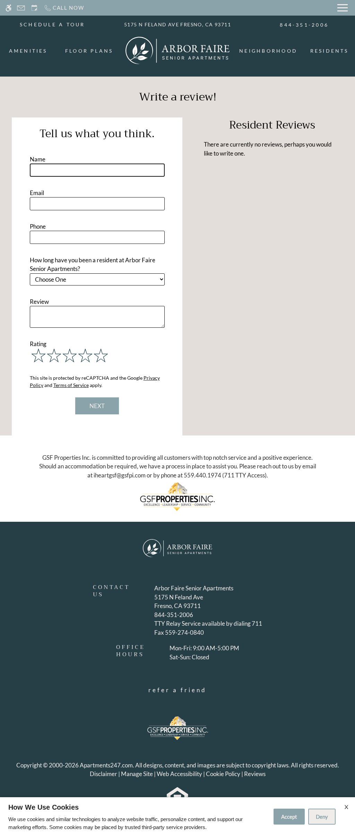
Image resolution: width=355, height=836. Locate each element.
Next (97, 406)
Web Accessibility (179, 773)
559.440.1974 (202, 475)
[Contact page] (21, 8)
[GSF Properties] (177, 496)
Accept (289, 816)
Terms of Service (71, 385)
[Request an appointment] (34, 8)
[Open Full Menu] (342, 8)
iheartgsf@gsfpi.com (120, 475)
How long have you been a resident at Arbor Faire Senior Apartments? (92, 264)
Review (39, 301)
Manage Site (137, 773)
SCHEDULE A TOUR (52, 24)
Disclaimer (103, 773)
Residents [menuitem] (329, 51)
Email (37, 192)
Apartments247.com (106, 765)
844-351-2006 (304, 25)
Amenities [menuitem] (28, 51)
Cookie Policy (223, 773)
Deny (322, 816)
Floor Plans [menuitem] (89, 51)
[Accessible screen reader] (8, 8)
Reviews (255, 773)
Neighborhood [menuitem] (268, 51)
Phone (38, 226)
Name (37, 159)
